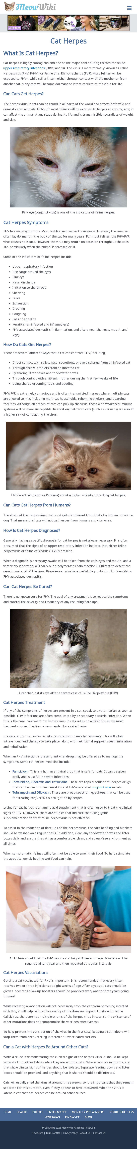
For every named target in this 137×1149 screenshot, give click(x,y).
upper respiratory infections (24, 68)
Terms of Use (53, 1132)
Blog (88, 1117)
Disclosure (37, 1132)
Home (8, 1112)
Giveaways (52, 1117)
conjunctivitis (101, 787)
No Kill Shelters (121, 1112)
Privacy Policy (70, 1132)
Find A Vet (72, 1117)
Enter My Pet (57, 1112)
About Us (85, 1132)
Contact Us (99, 1132)
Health (22, 1112)
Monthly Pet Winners (88, 1112)
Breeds (37, 1112)
